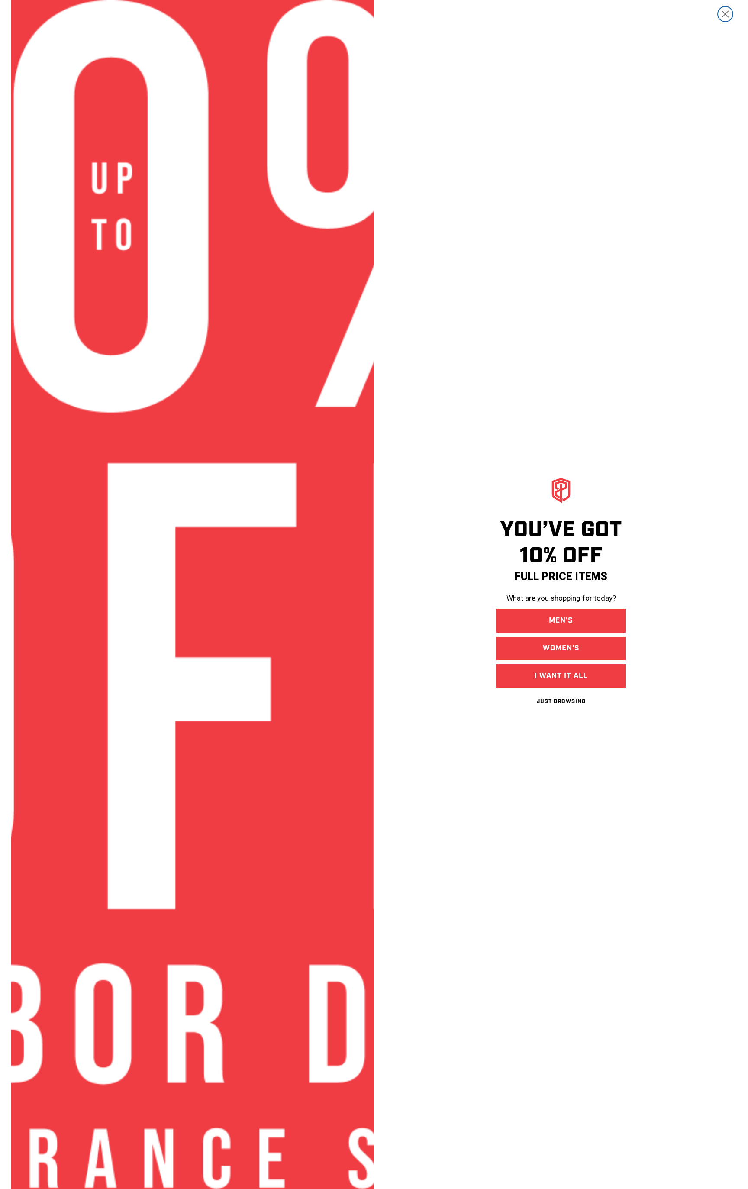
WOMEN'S (561, 648)
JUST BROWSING (561, 701)
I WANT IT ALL (561, 676)
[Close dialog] (725, 14)
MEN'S (561, 620)
